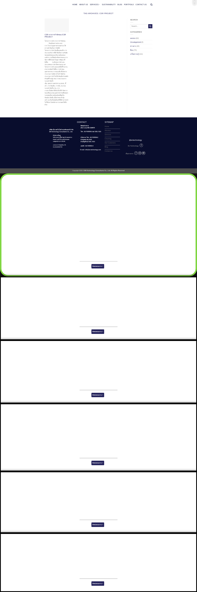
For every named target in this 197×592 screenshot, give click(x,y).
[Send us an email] (139, 153)
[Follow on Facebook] (141, 145)
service (132, 38)
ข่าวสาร (133, 46)
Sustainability (109, 4)
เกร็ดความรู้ (134, 54)
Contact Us (141, 4)
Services (94, 4)
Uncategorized (135, 42)
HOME (74, 4)
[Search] (151, 4)
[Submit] (150, 26)
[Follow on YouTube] (143, 153)
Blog (119, 4)
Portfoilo (129, 4)
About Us (83, 4)
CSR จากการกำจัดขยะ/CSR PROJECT (55, 36)
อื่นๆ (131, 50)
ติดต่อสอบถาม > (97, 266)
